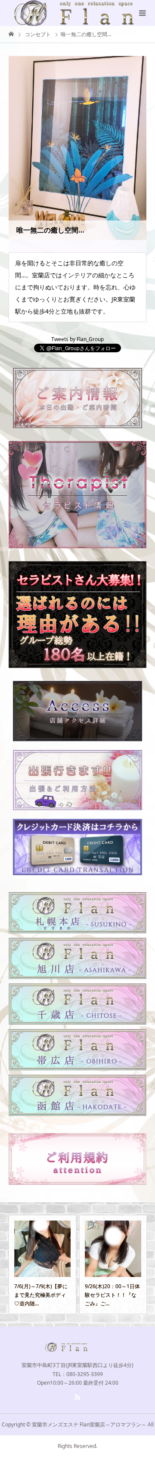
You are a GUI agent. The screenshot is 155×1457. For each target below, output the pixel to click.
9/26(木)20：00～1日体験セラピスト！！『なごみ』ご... (67, 1295)
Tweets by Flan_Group (77, 339)
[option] (68, 1264)
